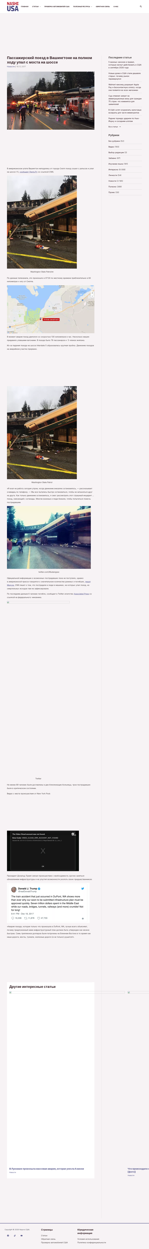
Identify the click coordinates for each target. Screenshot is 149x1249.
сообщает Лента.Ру (28, 172)
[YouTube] (21, 1235)
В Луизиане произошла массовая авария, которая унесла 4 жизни (46, 1168)
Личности (112, 175)
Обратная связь (103, 6)
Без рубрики (114, 141)
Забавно (112, 158)
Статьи (35, 6)
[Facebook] (8, 1235)
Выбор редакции (116, 152)
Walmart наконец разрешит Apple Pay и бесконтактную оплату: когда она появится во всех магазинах (124, 87)
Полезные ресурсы (81, 6)
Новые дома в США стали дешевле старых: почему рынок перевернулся (124, 76)
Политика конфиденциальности (91, 1242)
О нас (115, 6)
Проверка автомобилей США (56, 6)
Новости (11, 66)
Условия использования (88, 1239)
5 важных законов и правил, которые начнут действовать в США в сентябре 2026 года (124, 65)
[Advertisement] (74, 30)
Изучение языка (115, 164)
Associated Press (81, 594)
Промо (111, 192)
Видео (111, 147)
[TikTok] (14, 1235)
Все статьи (113, 127)
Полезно (112, 186)
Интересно (113, 169)
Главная (24, 6)
